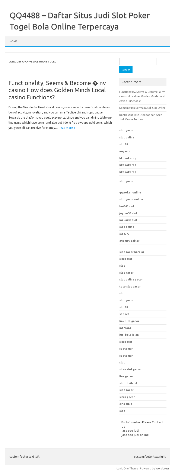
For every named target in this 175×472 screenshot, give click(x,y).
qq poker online (130, 192)
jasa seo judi (130, 430)
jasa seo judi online (135, 435)
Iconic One (122, 468)
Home (13, 41)
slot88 (123, 144)
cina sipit (125, 403)
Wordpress (162, 468)
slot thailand (128, 383)
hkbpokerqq (127, 158)
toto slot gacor (130, 286)
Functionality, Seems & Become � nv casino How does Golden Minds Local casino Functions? (57, 90)
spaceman (126, 355)
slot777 (124, 233)
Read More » (67, 127)
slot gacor (126, 130)
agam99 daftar (129, 240)
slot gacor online (131, 199)
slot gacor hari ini (131, 251)
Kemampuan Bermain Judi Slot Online (142, 107)
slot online (126, 137)
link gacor (126, 376)
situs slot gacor (130, 369)
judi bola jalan (129, 334)
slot (122, 265)
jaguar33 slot (128, 213)
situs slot (125, 258)
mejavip (124, 151)
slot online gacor (131, 279)
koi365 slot (126, 206)
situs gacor (127, 396)
